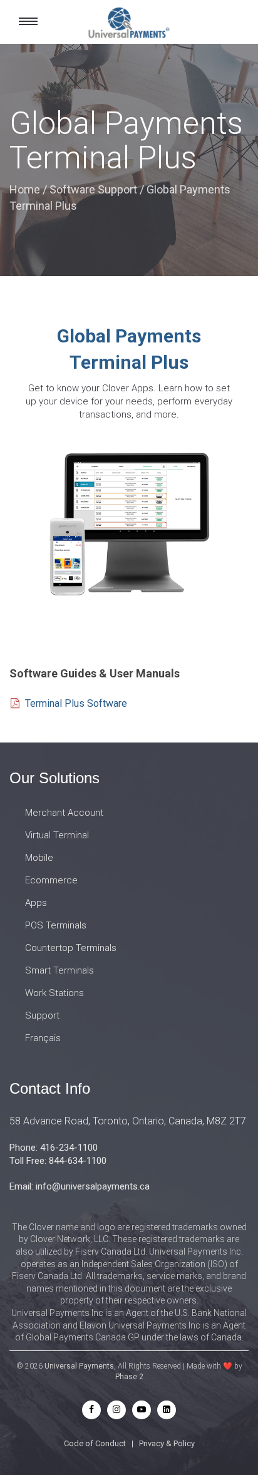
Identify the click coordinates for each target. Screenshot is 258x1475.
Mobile (39, 857)
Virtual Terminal (57, 835)
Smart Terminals (59, 970)
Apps (36, 902)
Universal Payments (79, 1366)
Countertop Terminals (70, 947)
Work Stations (54, 993)
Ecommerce (51, 880)
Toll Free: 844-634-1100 (57, 1160)
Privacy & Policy (167, 1443)
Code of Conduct (95, 1443)
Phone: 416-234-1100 (53, 1147)
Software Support (93, 189)
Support (42, 1015)
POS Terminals (55, 925)
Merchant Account (64, 812)
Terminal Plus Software (76, 703)
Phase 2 (129, 1376)
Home (24, 189)
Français (43, 1038)
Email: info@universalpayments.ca (79, 1186)
